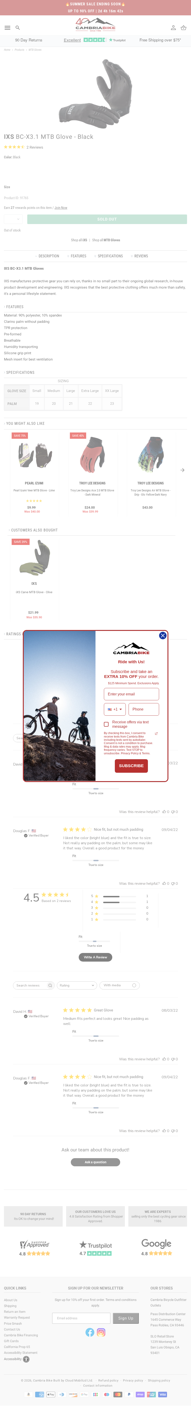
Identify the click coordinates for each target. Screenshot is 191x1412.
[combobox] (115, 709)
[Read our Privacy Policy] (156, 733)
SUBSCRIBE (131, 765)
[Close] (162, 635)
